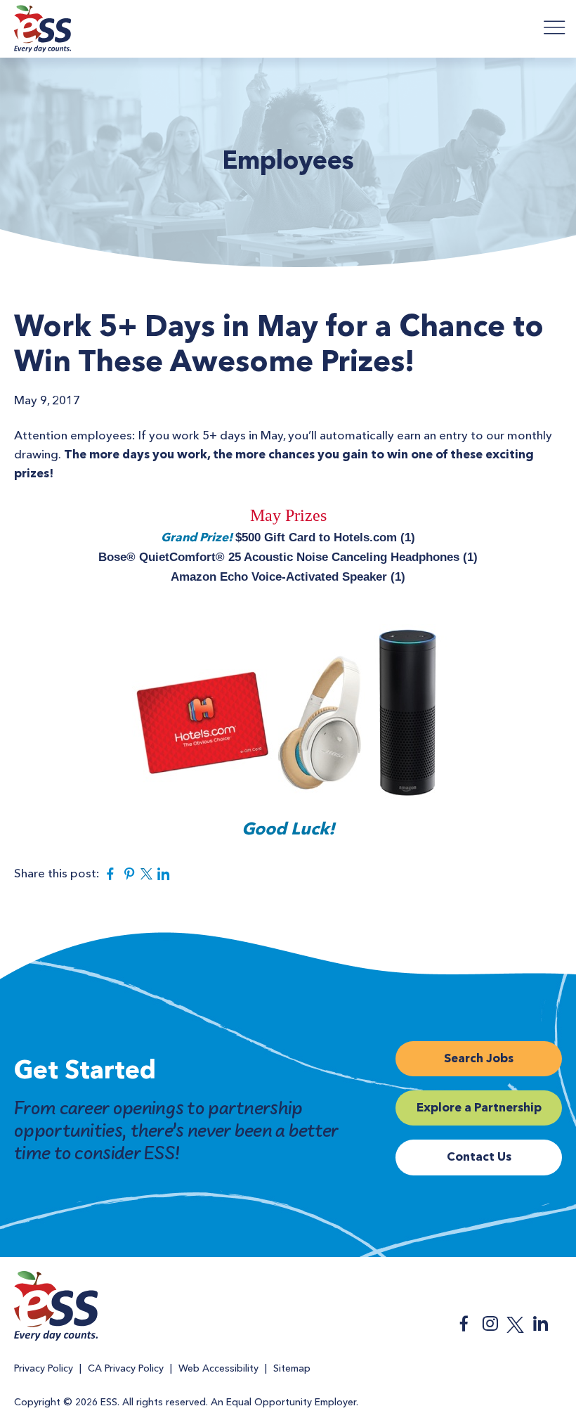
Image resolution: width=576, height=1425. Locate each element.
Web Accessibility (218, 1369)
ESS (42, 31)
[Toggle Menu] (555, 27)
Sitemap (291, 1369)
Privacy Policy (43, 1369)
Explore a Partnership (479, 1108)
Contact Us (479, 1157)
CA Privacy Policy (126, 1369)
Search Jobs (478, 1059)
